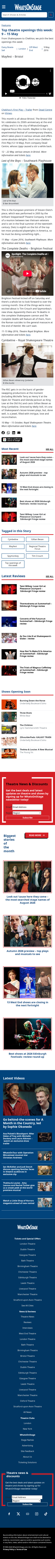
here (28, 155)
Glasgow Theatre (27, 1255)
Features (6, 25)
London (22, 48)
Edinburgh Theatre (27, 1277)
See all (49, 449)
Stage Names (27, 1440)
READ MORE (35, 835)
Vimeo (8, 113)
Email (9, 807)
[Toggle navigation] (1, 6)
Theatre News (27, 1316)
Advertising (27, 1445)
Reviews (27, 1322)
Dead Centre (45, 109)
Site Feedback (27, 1451)
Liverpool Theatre (27, 1288)
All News (27, 1412)
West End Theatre (27, 1333)
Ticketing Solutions (27, 1462)
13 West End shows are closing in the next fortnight (27, 1004)
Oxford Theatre (27, 1400)
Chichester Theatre (27, 1271)
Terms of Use (21, 1549)
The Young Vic (26, 752)
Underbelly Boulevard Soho (33, 703)
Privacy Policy (8, 1549)
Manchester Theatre (27, 1294)
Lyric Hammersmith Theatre (33, 728)
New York (27, 1428)
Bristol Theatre (27, 1356)
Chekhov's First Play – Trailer (17, 109)
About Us (27, 1456)
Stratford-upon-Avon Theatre (27, 1300)
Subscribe (27, 817)
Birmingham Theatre (28, 1266)
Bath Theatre (27, 1260)
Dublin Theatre (27, 1249)
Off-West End (33, 49)
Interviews (28, 1327)
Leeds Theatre (27, 1283)
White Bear (25, 715)
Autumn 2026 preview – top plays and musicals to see (27, 952)
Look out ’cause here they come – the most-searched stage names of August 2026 (28, 899)
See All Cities (27, 1305)
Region (9, 813)
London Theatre (27, 1243)
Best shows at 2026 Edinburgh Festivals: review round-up (27, 1055)
